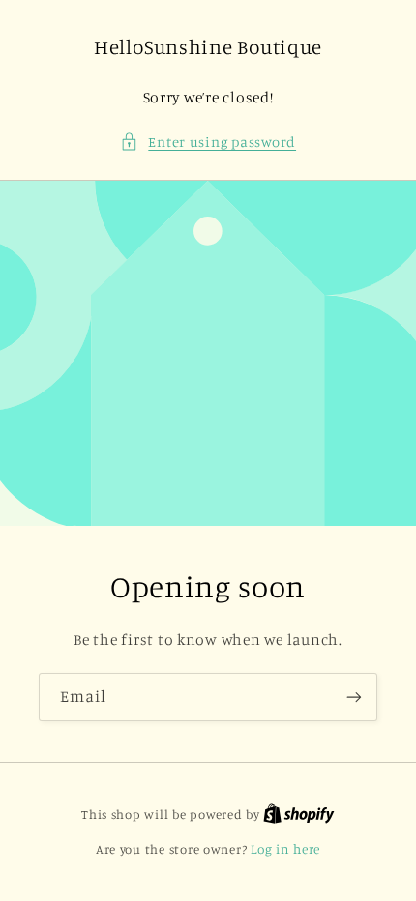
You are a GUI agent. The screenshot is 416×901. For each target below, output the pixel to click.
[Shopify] (299, 814)
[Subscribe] (354, 696)
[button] (208, 142)
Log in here (285, 849)
